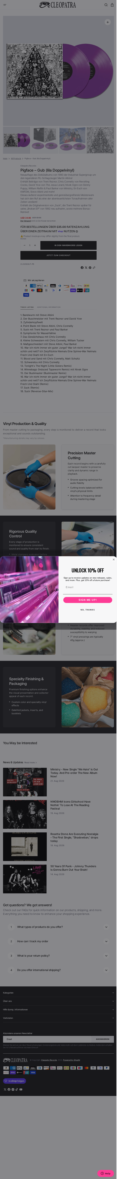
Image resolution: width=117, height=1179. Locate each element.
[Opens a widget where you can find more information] (103, 1173)
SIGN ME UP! (87, 600)
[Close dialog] (112, 559)
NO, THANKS (87, 610)
